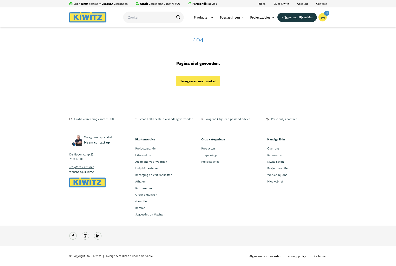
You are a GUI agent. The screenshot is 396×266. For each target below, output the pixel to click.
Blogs (261, 4)
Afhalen (140, 181)
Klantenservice (145, 139)
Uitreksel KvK (143, 155)
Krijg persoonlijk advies (297, 17)
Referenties (274, 155)
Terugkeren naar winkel (198, 81)
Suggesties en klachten (150, 214)
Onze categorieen (213, 139)
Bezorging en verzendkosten (153, 175)
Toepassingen (210, 155)
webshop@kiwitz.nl (82, 172)
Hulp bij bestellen (147, 168)
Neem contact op (97, 142)
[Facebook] (73, 236)
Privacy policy (297, 256)
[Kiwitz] (87, 17)
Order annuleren (146, 195)
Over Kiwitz (281, 4)
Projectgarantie (145, 148)
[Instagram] (85, 236)
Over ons (273, 148)
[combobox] (153, 17)
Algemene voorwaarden (151, 162)
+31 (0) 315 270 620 (81, 167)
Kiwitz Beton (275, 162)
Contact (321, 4)
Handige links (276, 139)
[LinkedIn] (97, 236)
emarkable (146, 256)
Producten (208, 148)
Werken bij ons (277, 175)
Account (302, 4)
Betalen (140, 208)
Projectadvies (210, 162)
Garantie (141, 201)
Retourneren (143, 188)
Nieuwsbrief (275, 181)
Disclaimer (320, 256)
